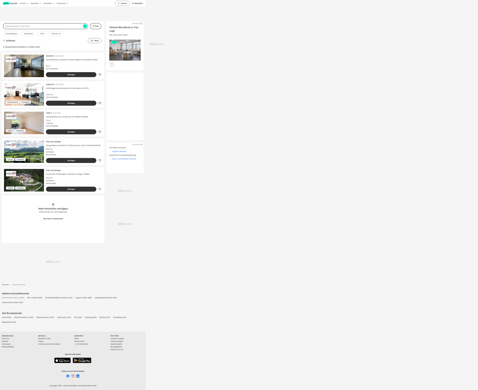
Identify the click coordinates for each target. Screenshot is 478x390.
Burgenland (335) (9, 322)
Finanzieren (61, 3)
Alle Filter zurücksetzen (53, 219)
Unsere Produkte (117, 338)
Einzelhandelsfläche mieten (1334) (58, 298)
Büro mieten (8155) (34, 298)
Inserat (124, 3)
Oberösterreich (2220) (45, 317)
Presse (40, 341)
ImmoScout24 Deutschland (49, 344)
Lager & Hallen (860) (83, 298)
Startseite (5, 285)
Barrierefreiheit (8, 347)
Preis (42, 34)
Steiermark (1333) (64, 317)
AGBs (76, 338)
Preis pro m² (56, 34)
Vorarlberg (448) (119, 317)
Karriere (5, 341)
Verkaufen (35, 3)
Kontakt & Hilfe (44, 338)
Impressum (6, 344)
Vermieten (48, 3)
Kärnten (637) (104, 317)
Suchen (23, 3)
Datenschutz (79, 341)
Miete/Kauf (28, 34)
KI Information (82, 344)
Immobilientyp (11, 34)
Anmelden (138, 3)
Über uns (5, 338)
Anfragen (71, 75)
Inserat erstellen (117, 341)
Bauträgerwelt (116, 347)
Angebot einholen (119, 151)
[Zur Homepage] (10, 3)
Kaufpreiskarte (116, 344)
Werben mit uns (117, 349)
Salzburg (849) (90, 317)
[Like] (99, 74)
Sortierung (10, 40)
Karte (96, 40)
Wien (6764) (6, 317)
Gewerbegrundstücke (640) (106, 298)
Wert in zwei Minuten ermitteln (124, 159)
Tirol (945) (78, 317)
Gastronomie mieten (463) (12, 302)
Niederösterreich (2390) (23, 317)
